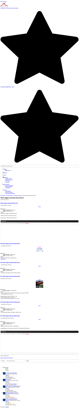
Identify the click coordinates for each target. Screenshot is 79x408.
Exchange (6, 177)
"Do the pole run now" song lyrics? (10, 372)
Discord (5, 172)
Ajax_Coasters (13, 383)
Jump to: (3, 360)
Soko (5, 380)
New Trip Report (8, 186)
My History (7, 180)
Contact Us (8, 170)
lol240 (39, 279)
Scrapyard (7, 182)
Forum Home (8, 191)
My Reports (7, 187)
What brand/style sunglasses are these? (10, 392)
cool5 (39, 206)
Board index (2, 195)
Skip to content (3, 1)
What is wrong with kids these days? (10, 399)
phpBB (6, 406)
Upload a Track (8, 178)
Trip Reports (6, 184)
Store (5, 175)
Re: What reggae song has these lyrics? (10, 243)
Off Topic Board (9, 195)
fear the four (6, 400)
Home (5, 169)
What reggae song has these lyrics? (12, 198)
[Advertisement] (39, 233)
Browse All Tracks (9, 179)
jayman (11, 403)
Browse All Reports (9, 185)
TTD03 (39, 247)
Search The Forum (9, 192)
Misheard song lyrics (7, 379)
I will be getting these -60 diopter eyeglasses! (11, 386)
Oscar (12, 397)
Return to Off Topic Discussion (6, 357)
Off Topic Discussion (17, 195)
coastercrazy (2, 258)
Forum (5, 190)
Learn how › (27, 223)
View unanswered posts (10, 193)
